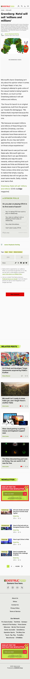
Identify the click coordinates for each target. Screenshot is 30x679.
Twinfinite (17, 622)
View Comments (15, 294)
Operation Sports (9, 632)
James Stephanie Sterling (12, 34)
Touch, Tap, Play (10, 635)
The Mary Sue (20, 632)
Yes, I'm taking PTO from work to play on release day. (15, 212)
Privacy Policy (19, 498)
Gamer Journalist (9, 630)
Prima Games (22, 624)
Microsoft (8, 10)
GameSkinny (20, 630)
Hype (6, 252)
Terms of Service (11, 498)
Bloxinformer (10, 637)
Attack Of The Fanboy (9, 624)
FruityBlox (20, 635)
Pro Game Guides (7, 622)
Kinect (10, 252)
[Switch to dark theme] (25, 6)
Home (2, 10)
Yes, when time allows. (12, 224)
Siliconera (7, 627)
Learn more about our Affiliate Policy (12, 274)
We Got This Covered (18, 627)
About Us (15, 598)
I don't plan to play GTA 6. (13, 228)
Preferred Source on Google (9, 279)
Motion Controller (18, 252)
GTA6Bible (19, 637)
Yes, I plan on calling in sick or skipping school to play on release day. (14, 218)
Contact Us (15, 605)
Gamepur (24, 622)
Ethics (15, 601)
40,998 (17, 566)
